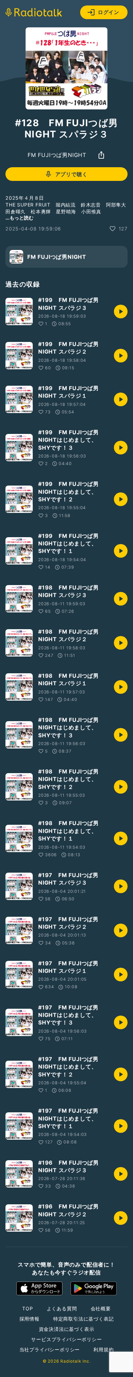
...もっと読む (19, 218)
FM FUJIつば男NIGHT (57, 154)
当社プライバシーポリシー (49, 1349)
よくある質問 (62, 1308)
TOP (27, 1308)
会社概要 (101, 1308)
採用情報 (29, 1319)
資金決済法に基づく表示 (66, 1329)
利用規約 (103, 1349)
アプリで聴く (71, 174)
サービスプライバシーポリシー (66, 1339)
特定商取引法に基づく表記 (83, 1319)
